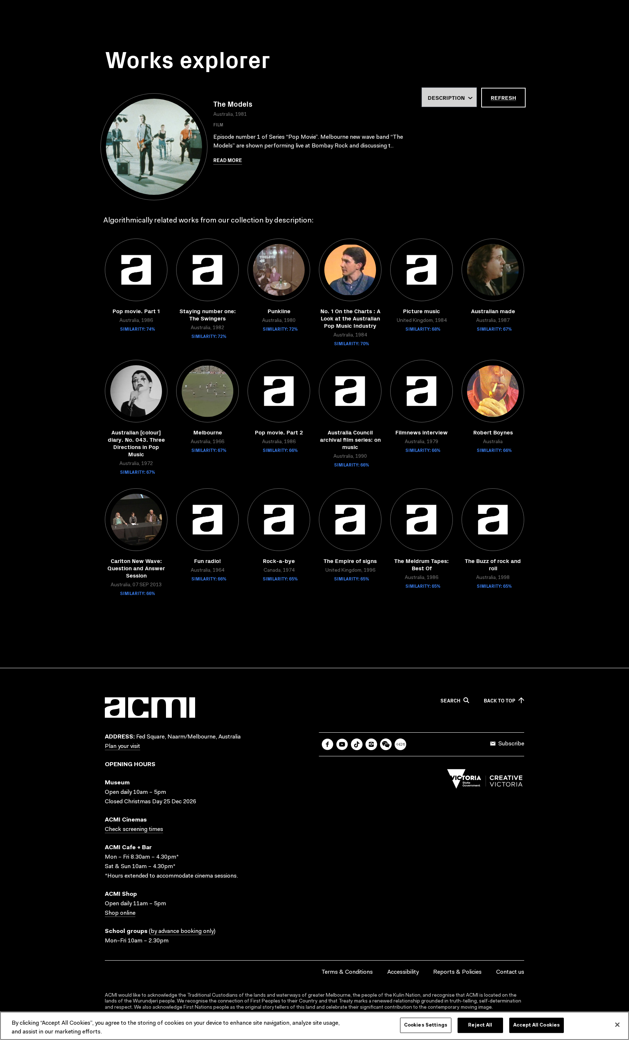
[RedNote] (400, 744)
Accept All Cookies (536, 1025)
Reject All (480, 1025)
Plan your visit (122, 746)
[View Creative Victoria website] (485, 781)
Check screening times (134, 829)
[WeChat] (386, 744)
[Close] (617, 1025)
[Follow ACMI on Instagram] (371, 744)
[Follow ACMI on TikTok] (357, 744)
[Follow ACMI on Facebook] (327, 744)
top (499, 700)
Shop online (120, 913)
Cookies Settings (425, 1025)
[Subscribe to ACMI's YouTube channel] (342, 744)
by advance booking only (182, 931)
